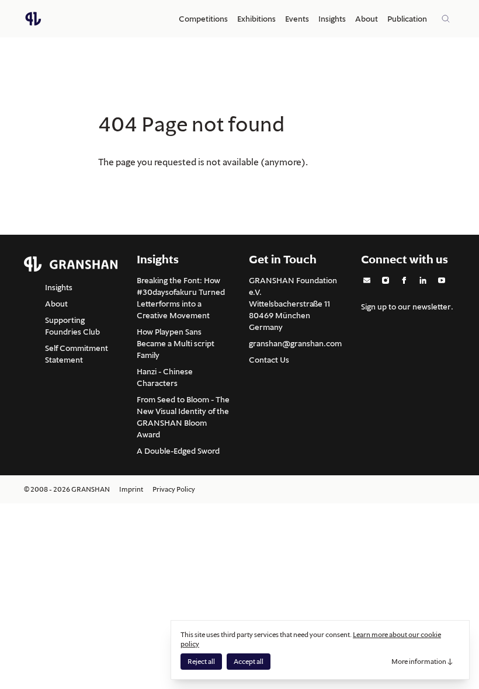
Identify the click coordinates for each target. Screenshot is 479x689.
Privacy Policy (173, 489)
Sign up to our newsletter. (407, 306)
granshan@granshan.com (295, 343)
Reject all (201, 661)
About (366, 18)
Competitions (203, 18)
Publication (407, 18)
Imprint (131, 489)
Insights (332, 18)
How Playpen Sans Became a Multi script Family (175, 343)
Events (297, 18)
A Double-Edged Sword (178, 451)
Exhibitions (256, 18)
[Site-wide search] (446, 19)
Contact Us (269, 359)
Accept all (248, 661)
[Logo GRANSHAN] (33, 18)
